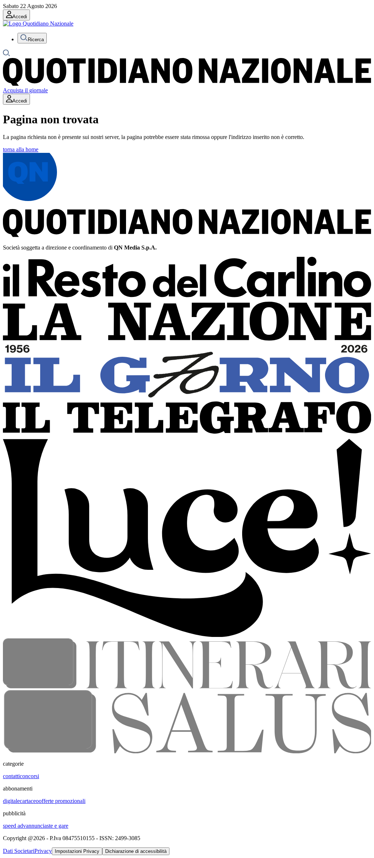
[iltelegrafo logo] (187, 435)
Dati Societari (18, 851)
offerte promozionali (62, 801)
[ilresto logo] (187, 298)
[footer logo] (187, 235)
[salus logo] (187, 751)
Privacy (43, 851)
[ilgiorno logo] (187, 398)
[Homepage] (187, 84)
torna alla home (20, 149)
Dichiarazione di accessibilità (136, 851)
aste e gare (56, 826)
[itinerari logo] (187, 687)
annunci (35, 826)
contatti (11, 776)
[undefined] (38, 23)
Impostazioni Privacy (77, 851)
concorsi (29, 776)
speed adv (14, 826)
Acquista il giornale (25, 90)
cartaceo (29, 801)
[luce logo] (187, 635)
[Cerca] (6, 54)
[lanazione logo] (187, 339)
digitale (11, 801)
